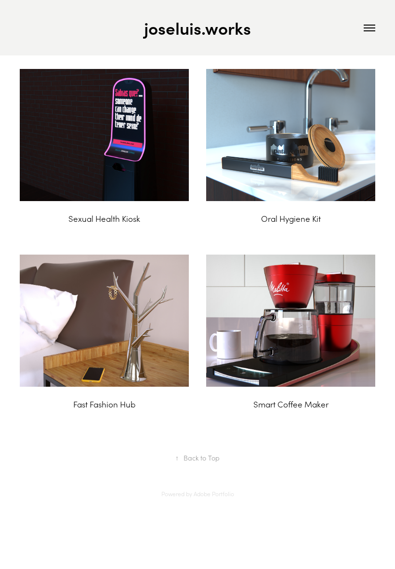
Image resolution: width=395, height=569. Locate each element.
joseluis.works (197, 27)
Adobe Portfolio (214, 494)
